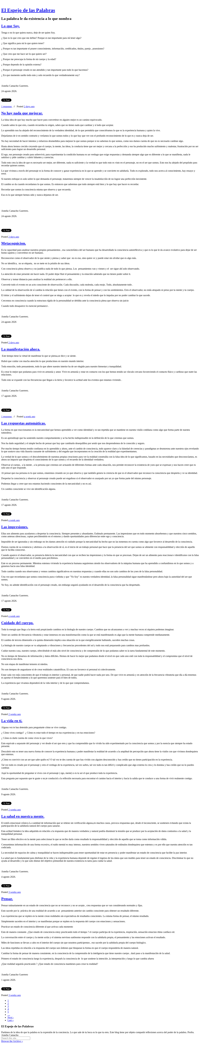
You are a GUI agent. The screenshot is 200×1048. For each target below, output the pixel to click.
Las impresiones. (14, 527)
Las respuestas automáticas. (23, 423)
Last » (11, 1020)
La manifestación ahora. (20, 349)
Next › (11, 1017)
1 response (6, 106)
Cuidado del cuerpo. (17, 623)
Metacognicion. (13, 243)
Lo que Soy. (10, 26)
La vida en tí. (11, 721)
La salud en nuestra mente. (22, 816)
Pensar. (7, 899)
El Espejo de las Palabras (28, 10)
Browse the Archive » (12, 1041)
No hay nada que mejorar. (22, 113)
